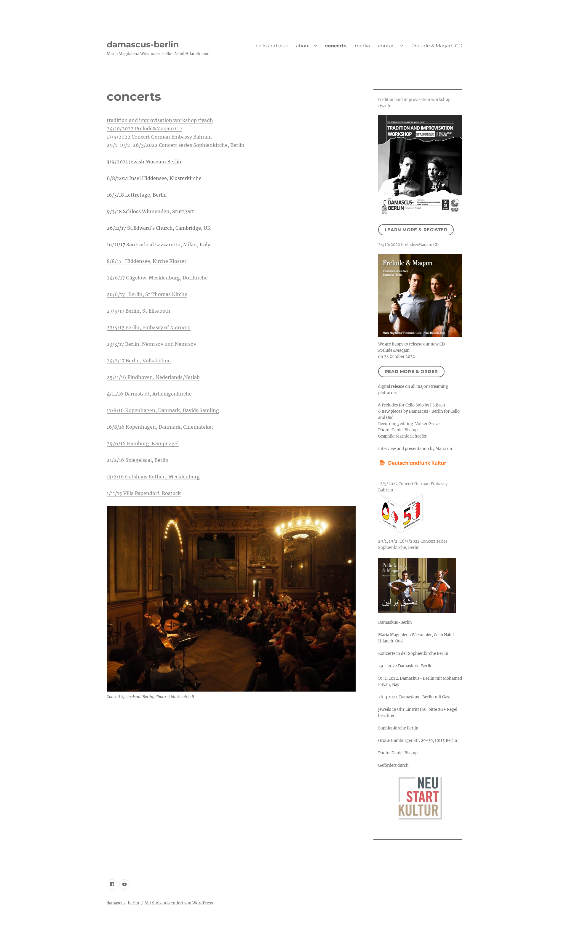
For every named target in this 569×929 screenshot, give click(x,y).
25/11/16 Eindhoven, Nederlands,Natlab (153, 377)
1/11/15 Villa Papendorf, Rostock (144, 493)
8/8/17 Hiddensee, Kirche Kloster (146, 261)
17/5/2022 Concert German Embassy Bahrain (159, 137)
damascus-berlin (143, 44)
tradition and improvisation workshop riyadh (160, 120)
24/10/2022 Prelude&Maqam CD (144, 128)
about (303, 46)
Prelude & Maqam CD (436, 46)
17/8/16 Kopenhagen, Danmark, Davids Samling (163, 410)
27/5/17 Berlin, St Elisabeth (138, 311)
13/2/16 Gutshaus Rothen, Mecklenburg (153, 477)
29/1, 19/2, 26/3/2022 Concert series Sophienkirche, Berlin (175, 145)
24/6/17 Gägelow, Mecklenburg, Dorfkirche (157, 278)
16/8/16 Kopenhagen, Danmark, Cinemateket (160, 427)
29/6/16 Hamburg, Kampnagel (143, 443)
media (362, 46)
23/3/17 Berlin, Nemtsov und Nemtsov (151, 344)
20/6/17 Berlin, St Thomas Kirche (147, 294)
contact (387, 46)
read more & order (411, 371)
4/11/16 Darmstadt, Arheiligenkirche (149, 394)
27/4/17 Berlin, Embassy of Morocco (149, 327)
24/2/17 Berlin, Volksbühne (139, 361)
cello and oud (272, 46)
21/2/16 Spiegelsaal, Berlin (138, 460)
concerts (335, 46)
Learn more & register (416, 229)
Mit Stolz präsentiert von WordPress (179, 903)
